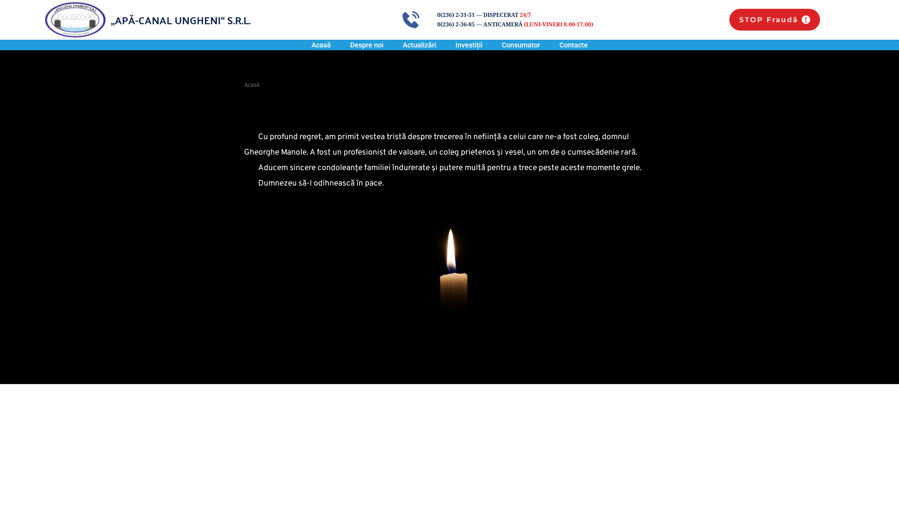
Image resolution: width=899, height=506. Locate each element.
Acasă (252, 85)
